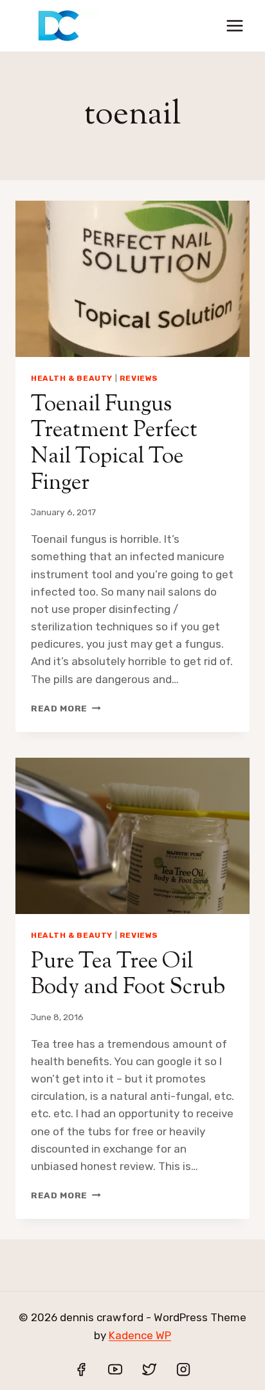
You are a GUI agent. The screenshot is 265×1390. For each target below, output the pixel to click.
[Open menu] (234, 25)
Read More (66, 708)
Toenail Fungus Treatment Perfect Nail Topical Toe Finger (114, 444)
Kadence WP (140, 1335)
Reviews (139, 378)
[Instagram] (183, 1369)
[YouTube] (115, 1369)
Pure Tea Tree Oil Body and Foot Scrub (128, 975)
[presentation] (132, 279)
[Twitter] (149, 1369)
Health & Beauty (72, 378)
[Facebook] (81, 1369)
